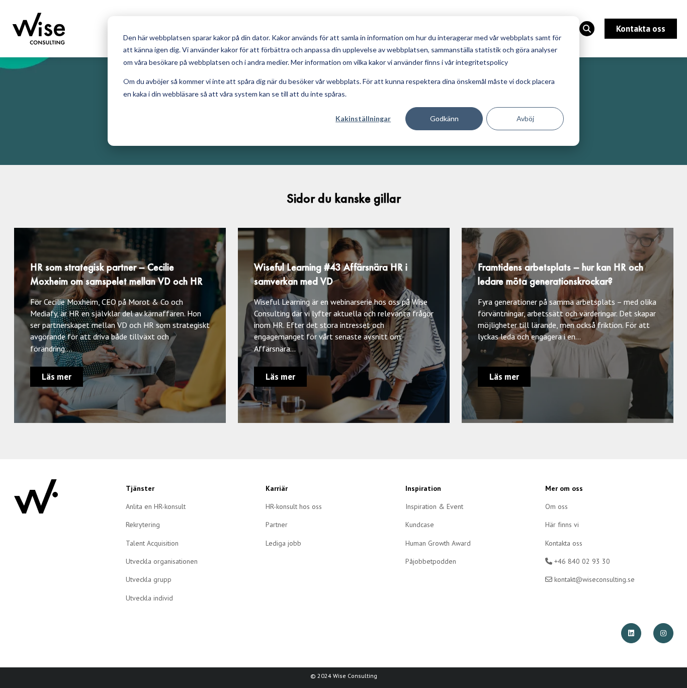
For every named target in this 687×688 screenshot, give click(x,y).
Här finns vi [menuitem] (562, 524)
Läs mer (56, 376)
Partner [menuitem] (277, 524)
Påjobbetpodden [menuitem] (430, 561)
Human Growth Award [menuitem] (438, 543)
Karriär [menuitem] (277, 488)
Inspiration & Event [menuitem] (434, 506)
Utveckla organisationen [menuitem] (162, 561)
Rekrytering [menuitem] (143, 524)
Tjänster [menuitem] (140, 488)
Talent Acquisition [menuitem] (152, 543)
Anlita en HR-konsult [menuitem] (156, 506)
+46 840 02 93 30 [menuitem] (581, 561)
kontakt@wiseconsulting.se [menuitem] (593, 579)
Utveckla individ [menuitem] (149, 598)
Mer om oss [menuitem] (564, 488)
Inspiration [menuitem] (423, 488)
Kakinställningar (363, 118)
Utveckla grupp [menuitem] (148, 579)
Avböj (525, 118)
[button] (586, 28)
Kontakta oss (640, 28)
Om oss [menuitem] (556, 506)
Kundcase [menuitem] (419, 524)
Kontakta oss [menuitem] (563, 543)
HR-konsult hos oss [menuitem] (294, 506)
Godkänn (444, 118)
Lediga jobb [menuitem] (283, 543)
